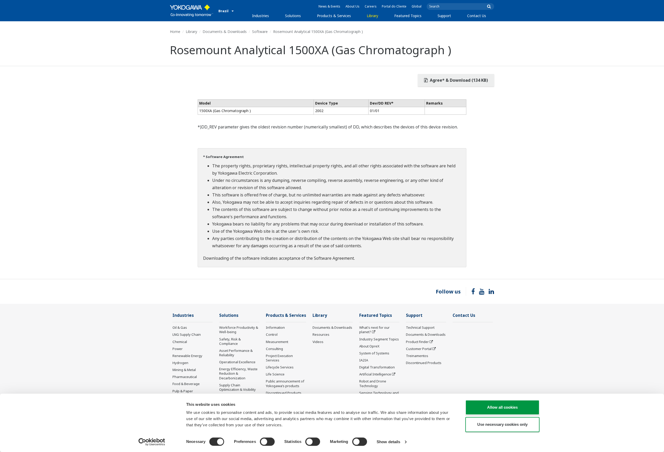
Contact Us (476, 15)
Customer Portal (419, 348)
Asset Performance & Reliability (236, 352)
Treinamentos (417, 355)
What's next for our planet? (374, 329)
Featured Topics (407, 15)
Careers (371, 6)
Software (260, 31)
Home (175, 31)
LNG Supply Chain (186, 334)
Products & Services (334, 15)
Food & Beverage (186, 383)
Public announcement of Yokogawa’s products (285, 383)
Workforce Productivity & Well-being (238, 329)
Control (272, 334)
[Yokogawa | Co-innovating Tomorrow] (191, 10)
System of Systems (374, 353)
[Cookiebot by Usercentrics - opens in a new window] (152, 442)
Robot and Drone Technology (372, 383)
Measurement (277, 341)
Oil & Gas (179, 327)
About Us (352, 6)
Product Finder (417, 341)
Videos (318, 341)
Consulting (274, 348)
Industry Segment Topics (379, 339)
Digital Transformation (377, 367)
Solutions (293, 15)
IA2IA (363, 360)
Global (416, 6)
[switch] (267, 441)
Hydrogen (180, 362)
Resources (321, 334)
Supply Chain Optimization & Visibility (237, 387)
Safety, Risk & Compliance (230, 341)
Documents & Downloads (225, 31)
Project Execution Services (279, 357)
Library (372, 15)
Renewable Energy (187, 355)
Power (177, 348)
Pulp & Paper (182, 391)
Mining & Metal (184, 369)
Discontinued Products (283, 393)
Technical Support (420, 327)
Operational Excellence (237, 362)
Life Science (275, 374)
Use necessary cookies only (502, 424)
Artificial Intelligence (375, 374)
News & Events (329, 6)
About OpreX (369, 346)
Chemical (179, 341)
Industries (260, 15)
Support (444, 15)
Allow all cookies (502, 407)
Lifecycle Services (280, 367)
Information (275, 327)
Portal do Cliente (394, 6)
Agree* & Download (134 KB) (458, 80)
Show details (388, 442)
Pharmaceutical (184, 376)
